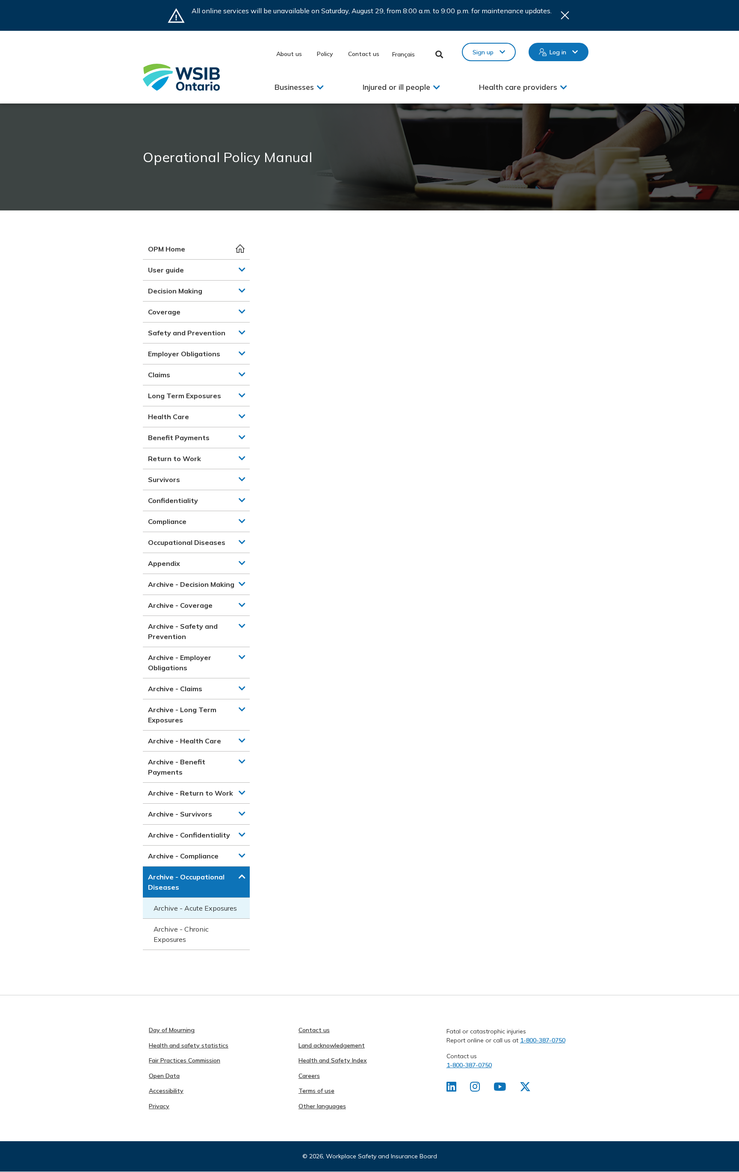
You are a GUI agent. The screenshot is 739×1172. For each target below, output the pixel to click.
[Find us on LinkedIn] (451, 1088)
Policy (325, 54)
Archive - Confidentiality (189, 835)
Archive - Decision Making (191, 584)
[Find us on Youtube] (500, 1088)
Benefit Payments (179, 437)
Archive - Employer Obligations (179, 662)
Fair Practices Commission (184, 1060)
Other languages (322, 1106)
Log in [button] (558, 52)
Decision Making (175, 291)
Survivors (164, 479)
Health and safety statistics (188, 1045)
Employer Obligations (184, 353)
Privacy (159, 1106)
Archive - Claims (175, 688)
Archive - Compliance (183, 856)
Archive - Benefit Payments (176, 767)
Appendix (164, 563)
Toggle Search (439, 54)
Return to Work (174, 458)
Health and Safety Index (333, 1060)
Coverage (164, 312)
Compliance (167, 521)
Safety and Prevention (186, 333)
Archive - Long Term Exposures (182, 714)
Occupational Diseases (186, 542)
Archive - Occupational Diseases (186, 882)
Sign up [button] (483, 52)
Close (565, 15)
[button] (242, 269)
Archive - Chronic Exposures (181, 934)
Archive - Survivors (180, 814)
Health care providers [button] (518, 87)
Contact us (363, 54)
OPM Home (166, 249)
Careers (309, 1076)
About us (289, 54)
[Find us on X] (525, 1088)
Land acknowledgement (332, 1045)
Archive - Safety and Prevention (183, 631)
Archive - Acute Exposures (195, 908)
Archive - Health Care (184, 741)
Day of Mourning (172, 1030)
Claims (159, 374)
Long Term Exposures (184, 395)
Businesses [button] (294, 87)
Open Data (164, 1076)
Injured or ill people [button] (396, 87)
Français (403, 54)
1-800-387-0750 (542, 1040)
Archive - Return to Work (190, 793)
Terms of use (316, 1091)
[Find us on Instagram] (475, 1088)
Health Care (168, 416)
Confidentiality (173, 500)
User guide (166, 270)
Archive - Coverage (180, 605)
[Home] (181, 77)
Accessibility (166, 1091)
